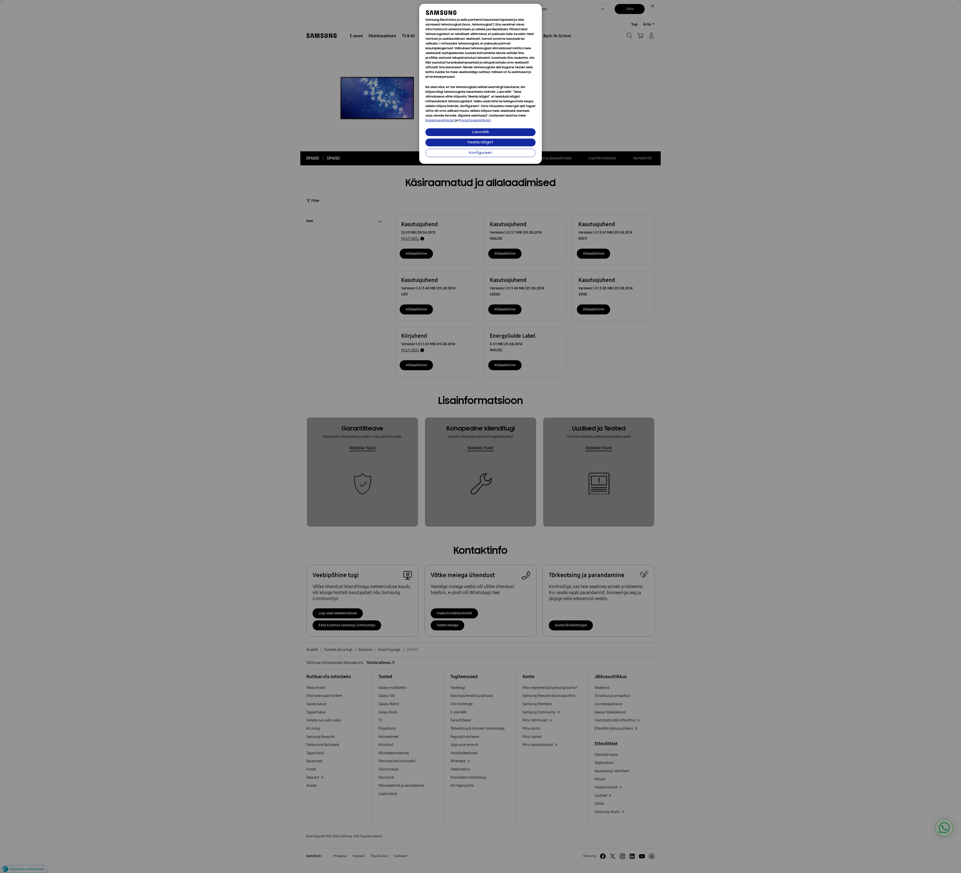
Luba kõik (480, 132)
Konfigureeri (480, 153)
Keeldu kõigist (480, 142)
